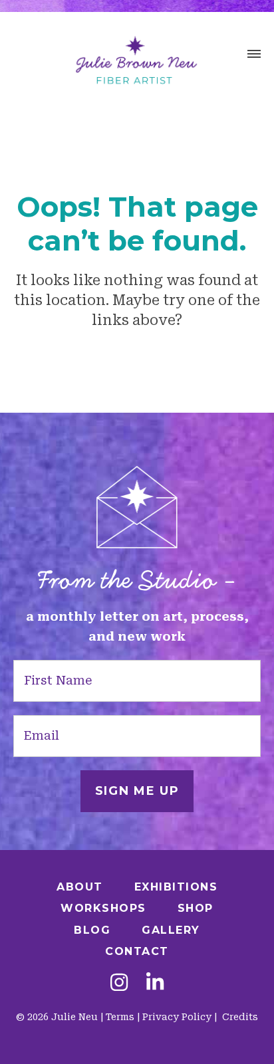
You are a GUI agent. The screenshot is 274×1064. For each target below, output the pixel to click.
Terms (120, 1016)
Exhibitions (176, 887)
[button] (254, 55)
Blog (92, 930)
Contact (137, 951)
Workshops (103, 908)
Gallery (171, 930)
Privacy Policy (176, 1016)
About (80, 887)
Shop (195, 908)
